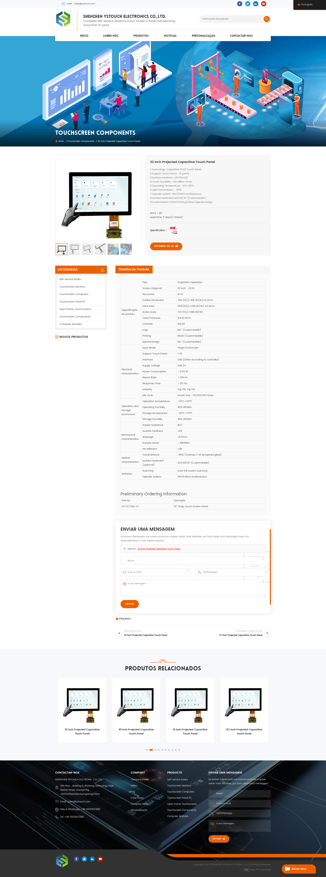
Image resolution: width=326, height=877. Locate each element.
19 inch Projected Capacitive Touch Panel (136, 732)
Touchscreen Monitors (72, 287)
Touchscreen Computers (73, 294)
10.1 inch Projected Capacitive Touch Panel (190, 732)
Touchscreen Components (80, 141)
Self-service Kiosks (70, 279)
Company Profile (140, 780)
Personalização (203, 36)
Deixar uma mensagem (299, 870)
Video (134, 786)
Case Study (137, 798)
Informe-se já (164, 246)
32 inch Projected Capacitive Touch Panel (159, 549)
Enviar (217, 839)
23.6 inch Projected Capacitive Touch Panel (244, 732)
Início (84, 36)
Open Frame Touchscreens (75, 309)
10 (179, 750)
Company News (139, 804)
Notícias (170, 36)
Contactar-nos (241, 36)
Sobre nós (110, 36)
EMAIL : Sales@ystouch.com (81, 3)
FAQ (133, 792)
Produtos (141, 36)
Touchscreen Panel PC (72, 302)
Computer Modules (70, 324)
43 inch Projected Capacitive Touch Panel (82, 732)
